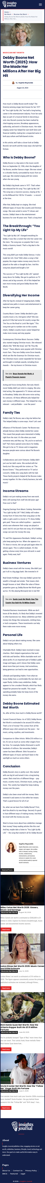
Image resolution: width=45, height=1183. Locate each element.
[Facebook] (14, 94)
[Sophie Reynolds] (14, 82)
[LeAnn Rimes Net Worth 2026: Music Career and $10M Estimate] (22, 948)
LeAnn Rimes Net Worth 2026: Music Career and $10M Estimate (22, 967)
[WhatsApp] (30, 94)
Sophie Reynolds (25, 83)
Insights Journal (26, 1181)
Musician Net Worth (20, 14)
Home (6, 12)
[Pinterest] (25, 94)
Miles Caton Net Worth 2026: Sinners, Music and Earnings (19, 908)
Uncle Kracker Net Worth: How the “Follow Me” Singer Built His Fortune (22, 1087)
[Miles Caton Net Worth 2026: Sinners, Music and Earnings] (22, 890)
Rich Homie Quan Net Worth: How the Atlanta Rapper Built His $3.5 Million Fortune (19, 1027)
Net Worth (7, 14)
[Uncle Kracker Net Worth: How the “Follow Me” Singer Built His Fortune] (22, 1068)
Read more (6, 929)
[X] (20, 94)
